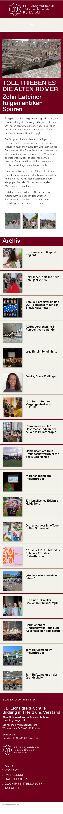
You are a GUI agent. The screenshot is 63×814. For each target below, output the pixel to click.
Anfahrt (12, 788)
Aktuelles (13, 766)
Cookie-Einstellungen (24, 784)
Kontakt (12, 770)
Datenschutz (16, 779)
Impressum (14, 775)
